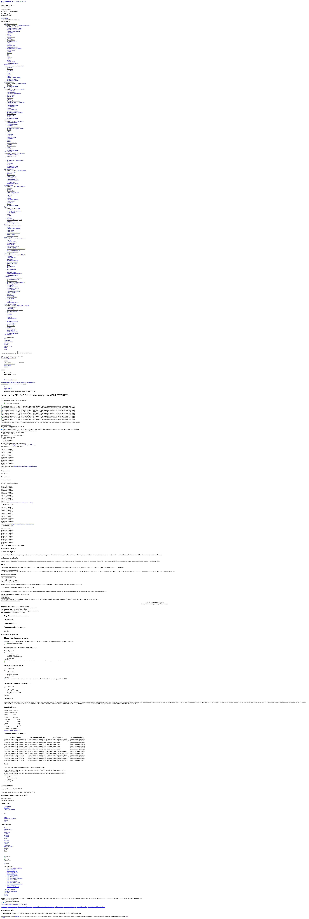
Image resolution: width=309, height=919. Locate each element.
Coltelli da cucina (11, 137)
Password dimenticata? (9, 364)
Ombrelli (9, 317)
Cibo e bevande (8, 151)
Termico (9, 268)
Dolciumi (9, 162)
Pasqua (9, 217)
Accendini (9, 188)
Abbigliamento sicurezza (13, 31)
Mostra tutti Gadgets (12, 297)
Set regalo (9, 221)
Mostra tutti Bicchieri (12, 260)
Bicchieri (9, 256)
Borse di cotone (11, 95)
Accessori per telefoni (12, 284)
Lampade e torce (11, 243)
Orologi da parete (11, 146)
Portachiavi (10, 202)
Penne (5, 827)
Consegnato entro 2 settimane (17, 382)
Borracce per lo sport (12, 262)
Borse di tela (10, 98)
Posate (8, 140)
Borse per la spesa (8, 846)
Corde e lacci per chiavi (13, 192)
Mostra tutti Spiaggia (12, 331)
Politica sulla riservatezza (10, 891)
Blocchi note (7, 832)
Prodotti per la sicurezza (13, 246)
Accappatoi (10, 125)
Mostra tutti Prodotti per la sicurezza (16, 249)
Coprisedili (10, 308)
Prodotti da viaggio (12, 109)
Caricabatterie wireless (13, 288)
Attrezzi (9, 240)
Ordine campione (5, 597)
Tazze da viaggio (11, 272)
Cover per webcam (12, 281)
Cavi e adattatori (11, 289)
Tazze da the (10, 259)
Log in (6, 360)
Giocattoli (9, 195)
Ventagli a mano (11, 61)
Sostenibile (7, 382)
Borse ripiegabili (11, 106)
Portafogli (9, 57)
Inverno (9, 215)
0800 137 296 (4, 384)
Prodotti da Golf (11, 326)
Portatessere (10, 72)
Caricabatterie (10, 285)
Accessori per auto (11, 307)
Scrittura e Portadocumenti (14, 77)
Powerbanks (7, 845)
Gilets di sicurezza (11, 247)
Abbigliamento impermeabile (14, 28)
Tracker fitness (10, 295)
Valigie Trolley (11, 115)
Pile (8, 54)
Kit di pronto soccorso (12, 179)
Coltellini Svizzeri (11, 241)
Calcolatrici (10, 69)
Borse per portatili (11, 103)
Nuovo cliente (7, 365)
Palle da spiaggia (11, 323)
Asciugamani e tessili (12, 124)
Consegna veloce (8, 341)
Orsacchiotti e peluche (12, 199)
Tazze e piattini (11, 266)
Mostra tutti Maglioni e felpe (14, 48)
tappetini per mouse (12, 79)
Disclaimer (6, 892)
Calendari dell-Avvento (13, 209)
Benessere (9, 173)
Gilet (8, 42)
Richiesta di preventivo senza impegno (10, 600)
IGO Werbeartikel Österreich (14, 868)
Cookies (6, 894)
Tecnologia (6, 276)
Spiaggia (9, 327)
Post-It (8, 73)
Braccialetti (10, 32)
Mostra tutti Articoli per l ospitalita (15, 160)
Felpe (5, 849)
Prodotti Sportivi (11, 324)
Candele (9, 130)
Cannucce (9, 135)
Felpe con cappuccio (12, 47)
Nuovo (6, 344)
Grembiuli (9, 144)
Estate (8, 214)
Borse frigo (10, 99)
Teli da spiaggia (11, 330)
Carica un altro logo (6, 425)
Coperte (9, 131)
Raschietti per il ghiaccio (13, 250)
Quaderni (9, 74)
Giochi (9, 196)
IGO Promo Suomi (12, 881)
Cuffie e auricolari (11, 292)
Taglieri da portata (11, 156)
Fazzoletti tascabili (11, 178)
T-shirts (9, 60)
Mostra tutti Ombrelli (12, 321)
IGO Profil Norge (11, 885)
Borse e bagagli (8, 87)
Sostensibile (7, 340)
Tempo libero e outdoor (10, 304)
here (127, 916)
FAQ (5, 349)
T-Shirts (6, 833)
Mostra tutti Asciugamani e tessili (15, 128)
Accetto (3, 917)
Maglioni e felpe (11, 45)
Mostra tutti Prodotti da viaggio (15, 112)
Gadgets (9, 294)
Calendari (9, 85)
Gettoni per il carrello (12, 193)
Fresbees (9, 314)
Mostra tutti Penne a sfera (13, 233)
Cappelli (9, 35)
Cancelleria (10, 70)
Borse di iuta (10, 96)
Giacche (9, 38)
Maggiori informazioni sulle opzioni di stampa (24, 445)
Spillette (9, 204)
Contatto (6, 820)
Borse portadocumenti (12, 105)
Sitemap (6, 895)
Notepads (9, 67)
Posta (24, 384)
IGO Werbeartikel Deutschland (15, 878)
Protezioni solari (11, 182)
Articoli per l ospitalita (12, 154)
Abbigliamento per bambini (14, 29)
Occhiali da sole (11, 50)
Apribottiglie (10, 134)
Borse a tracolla (11, 90)
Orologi (9, 51)
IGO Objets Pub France (13, 876)
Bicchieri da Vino (11, 257)
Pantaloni (9, 53)
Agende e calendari (9, 82)
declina (17, 916)
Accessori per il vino (12, 122)
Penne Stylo (10, 231)
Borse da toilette (11, 175)
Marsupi (9, 108)
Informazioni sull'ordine (10, 818)
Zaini (8, 117)
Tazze (8, 265)
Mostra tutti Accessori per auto (15, 310)
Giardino (9, 315)
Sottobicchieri (10, 148)
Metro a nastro (10, 244)
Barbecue (9, 313)
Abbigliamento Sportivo (13, 27)
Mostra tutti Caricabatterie (13, 291)
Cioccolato (10, 163)
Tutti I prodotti (7, 334)
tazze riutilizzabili (11, 269)
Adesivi (9, 189)
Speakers (9, 299)
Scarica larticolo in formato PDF (12, 730)
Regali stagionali (11, 212)
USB (8, 301)
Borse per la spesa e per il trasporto (16, 102)
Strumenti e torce (8, 237)
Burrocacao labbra (11, 176)
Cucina (9, 132)
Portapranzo (10, 138)
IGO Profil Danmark (12, 875)
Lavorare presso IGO (9, 809)
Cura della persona (8, 169)
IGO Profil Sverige (12, 874)
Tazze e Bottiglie (8, 253)
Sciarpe (9, 58)
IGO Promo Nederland (13, 887)
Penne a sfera (10, 230)
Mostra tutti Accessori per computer (16, 282)
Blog (5, 347)
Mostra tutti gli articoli (12, 63)
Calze (8, 34)
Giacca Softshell (11, 40)
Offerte (6, 339)
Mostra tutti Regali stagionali (14, 220)
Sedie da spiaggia (11, 329)
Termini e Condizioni (9, 889)
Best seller (6, 343)
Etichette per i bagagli (12, 111)
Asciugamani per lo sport (13, 127)
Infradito (9, 44)
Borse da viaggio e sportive (14, 93)
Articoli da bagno (11, 172)
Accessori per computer (13, 279)
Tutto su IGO (7, 806)
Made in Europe (8, 346)
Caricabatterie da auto (12, 286)
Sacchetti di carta (11, 114)
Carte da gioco (10, 191)
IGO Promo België (12, 871)
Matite (8, 227)
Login (5, 817)
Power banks (10, 298)
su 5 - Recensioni (10, 1)
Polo (8, 56)
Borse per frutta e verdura (13, 101)
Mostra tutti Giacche (12, 41)
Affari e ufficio (7, 64)
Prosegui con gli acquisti (10, 379)
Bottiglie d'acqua (8, 829)
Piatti (8, 147)
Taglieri (9, 141)
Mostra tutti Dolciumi (12, 166)
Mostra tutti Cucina (12, 143)
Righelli (9, 76)
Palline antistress (11, 201)
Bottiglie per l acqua (12, 263)
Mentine (9, 164)
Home (5, 386)
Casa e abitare (7, 119)
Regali (5, 207)
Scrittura (6, 224)
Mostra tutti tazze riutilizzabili (14, 273)
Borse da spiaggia (11, 92)
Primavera (9, 218)
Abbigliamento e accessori (10, 24)
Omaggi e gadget (8, 185)
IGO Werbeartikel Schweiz (14, 882)
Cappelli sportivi (11, 37)
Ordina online (4, 596)
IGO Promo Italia (8, 866)
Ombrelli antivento (12, 318)
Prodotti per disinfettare (13, 180)
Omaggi (9, 198)
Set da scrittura (11, 234)
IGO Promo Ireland (12, 879)
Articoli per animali (12, 311)
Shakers (9, 270)
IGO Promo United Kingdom (14, 884)
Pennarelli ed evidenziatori (14, 228)
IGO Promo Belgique (12, 872)
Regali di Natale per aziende (14, 211)
